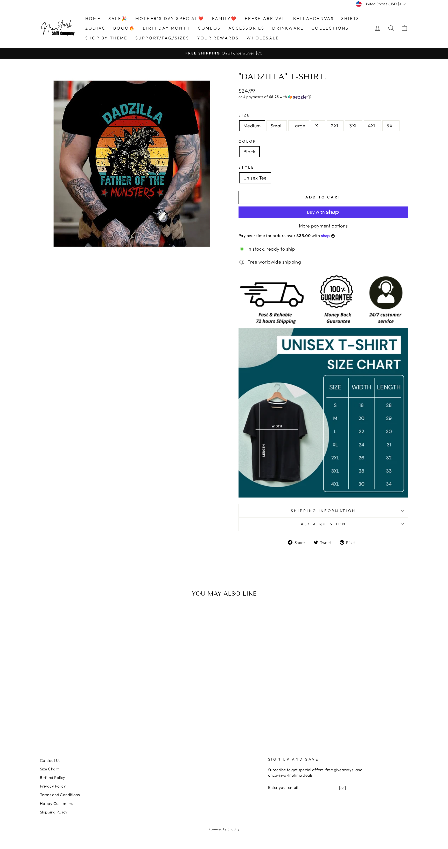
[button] (323, 96)
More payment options (323, 226)
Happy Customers (56, 803)
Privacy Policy (53, 786)
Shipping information (323, 510)
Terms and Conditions (60, 794)
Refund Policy (52, 777)
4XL (372, 126)
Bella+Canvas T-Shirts (326, 18)
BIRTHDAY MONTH (166, 28)
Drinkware (288, 28)
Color (248, 141)
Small (277, 126)
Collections (330, 28)
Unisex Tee (255, 178)
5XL (391, 126)
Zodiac (95, 28)
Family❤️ (224, 18)
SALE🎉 (118, 18)
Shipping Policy (54, 812)
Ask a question (323, 524)
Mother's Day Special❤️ (169, 18)
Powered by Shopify (223, 829)
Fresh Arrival (265, 18)
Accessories (246, 28)
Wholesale (263, 37)
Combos (209, 28)
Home (93, 18)
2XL (335, 126)
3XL (353, 126)
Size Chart (49, 769)
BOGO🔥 (124, 28)
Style (247, 167)
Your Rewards (218, 37)
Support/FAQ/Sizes (162, 37)
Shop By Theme (106, 37)
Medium (252, 126)
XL (318, 126)
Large (298, 126)
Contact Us (50, 760)
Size (244, 115)
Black (249, 152)
